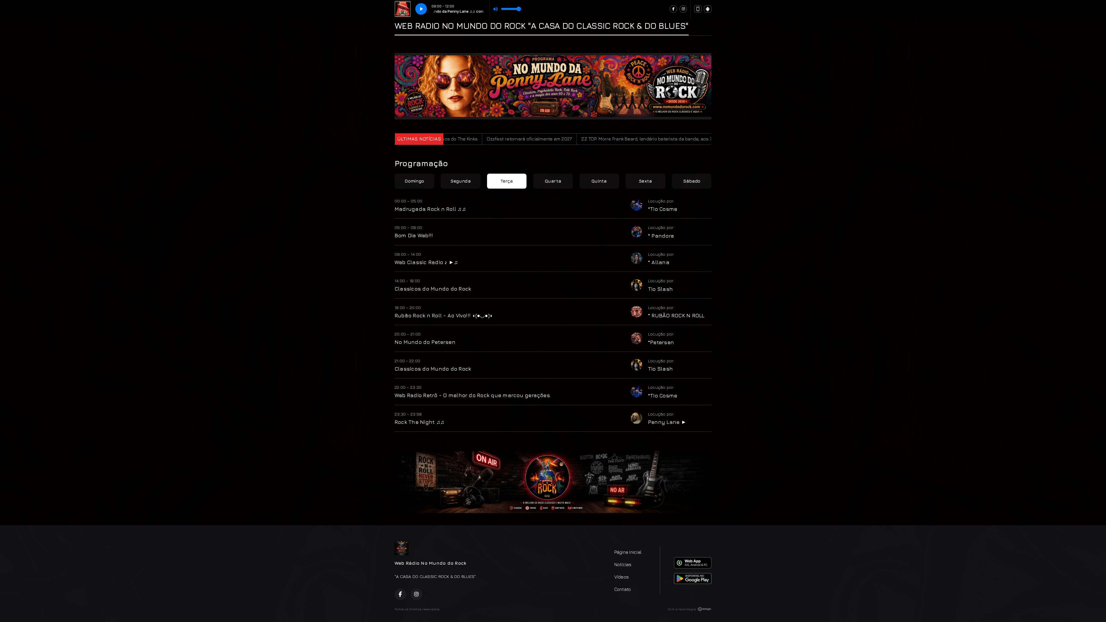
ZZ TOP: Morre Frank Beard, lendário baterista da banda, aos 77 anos (601, 138)
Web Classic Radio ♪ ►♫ (426, 262)
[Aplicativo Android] (707, 9)
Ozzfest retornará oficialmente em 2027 (477, 138)
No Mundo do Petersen (425, 342)
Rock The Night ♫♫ (419, 422)
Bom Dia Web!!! (414, 235)
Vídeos (621, 576)
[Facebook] (673, 9)
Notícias (623, 564)
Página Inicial (627, 552)
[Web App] (698, 9)
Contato (622, 589)
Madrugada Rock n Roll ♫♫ (430, 209)
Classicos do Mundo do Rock (433, 288)
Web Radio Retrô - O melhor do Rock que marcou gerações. (473, 395)
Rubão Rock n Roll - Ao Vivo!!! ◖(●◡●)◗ (444, 315)
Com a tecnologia (682, 609)
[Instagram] (683, 9)
